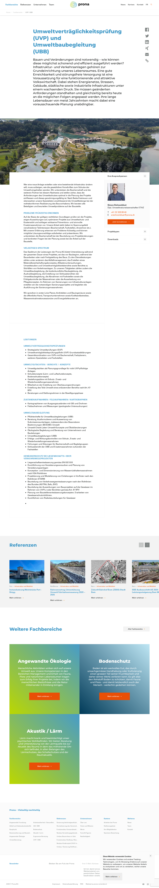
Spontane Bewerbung (111, 833)
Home (8, 12)
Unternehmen (39, 4)
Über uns (83, 822)
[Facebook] (147, 29)
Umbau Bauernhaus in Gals (66, 836)
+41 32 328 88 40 (118, 212)
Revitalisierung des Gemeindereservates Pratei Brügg (68, 826)
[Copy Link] (147, 60)
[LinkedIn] (147, 42)
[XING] (147, 48)
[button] (147, 545)
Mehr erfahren (112, 876)
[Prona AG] (79, 4)
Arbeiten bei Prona (110, 822)
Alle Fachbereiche (135, 629)
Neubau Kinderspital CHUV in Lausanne (68, 843)
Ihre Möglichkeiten (110, 829)
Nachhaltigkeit (85, 836)
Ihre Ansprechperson (117, 176)
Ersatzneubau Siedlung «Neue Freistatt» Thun (68, 840)
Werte (82, 829)
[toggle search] (151, 4)
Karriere (131, 4)
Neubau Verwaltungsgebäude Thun (68, 833)
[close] (150, 855)
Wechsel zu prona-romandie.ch (96, 884)
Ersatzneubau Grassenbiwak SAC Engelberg (68, 829)
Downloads (113, 239)
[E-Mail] (147, 54)
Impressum (56, 884)
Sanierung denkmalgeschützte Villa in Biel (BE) (68, 822)
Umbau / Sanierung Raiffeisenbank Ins (68, 847)
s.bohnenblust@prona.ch (123, 215)
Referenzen (25, 4)
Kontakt (140, 4)
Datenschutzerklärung (70, 884)
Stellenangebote (109, 826)
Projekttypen (113, 231)
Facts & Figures (85, 833)
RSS (81, 884)
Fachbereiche (11, 4)
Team (51, 4)
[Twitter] (147, 36)
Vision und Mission (86, 826)
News (123, 4)
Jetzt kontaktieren (119, 222)
